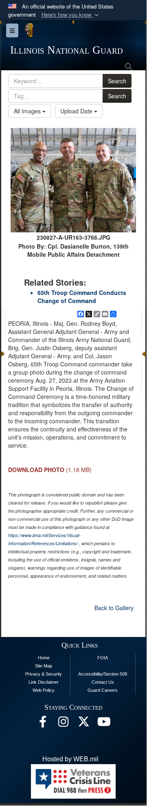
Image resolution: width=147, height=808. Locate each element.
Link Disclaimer (44, 682)
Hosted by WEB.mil (70, 759)
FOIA (102, 657)
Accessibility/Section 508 (102, 674)
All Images (28, 111)
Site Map (43, 665)
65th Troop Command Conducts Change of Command (81, 296)
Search (117, 81)
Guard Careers (103, 690)
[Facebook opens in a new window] (43, 723)
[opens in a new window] (83, 723)
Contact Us (103, 682)
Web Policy (44, 690)
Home (44, 657)
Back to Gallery (114, 608)
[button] (71, 15)
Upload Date (77, 111)
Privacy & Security (43, 674)
